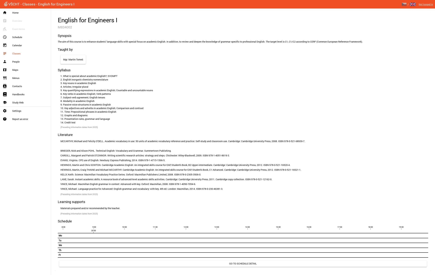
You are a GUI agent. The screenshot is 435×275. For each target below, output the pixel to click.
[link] (243, 264)
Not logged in (426, 4)
